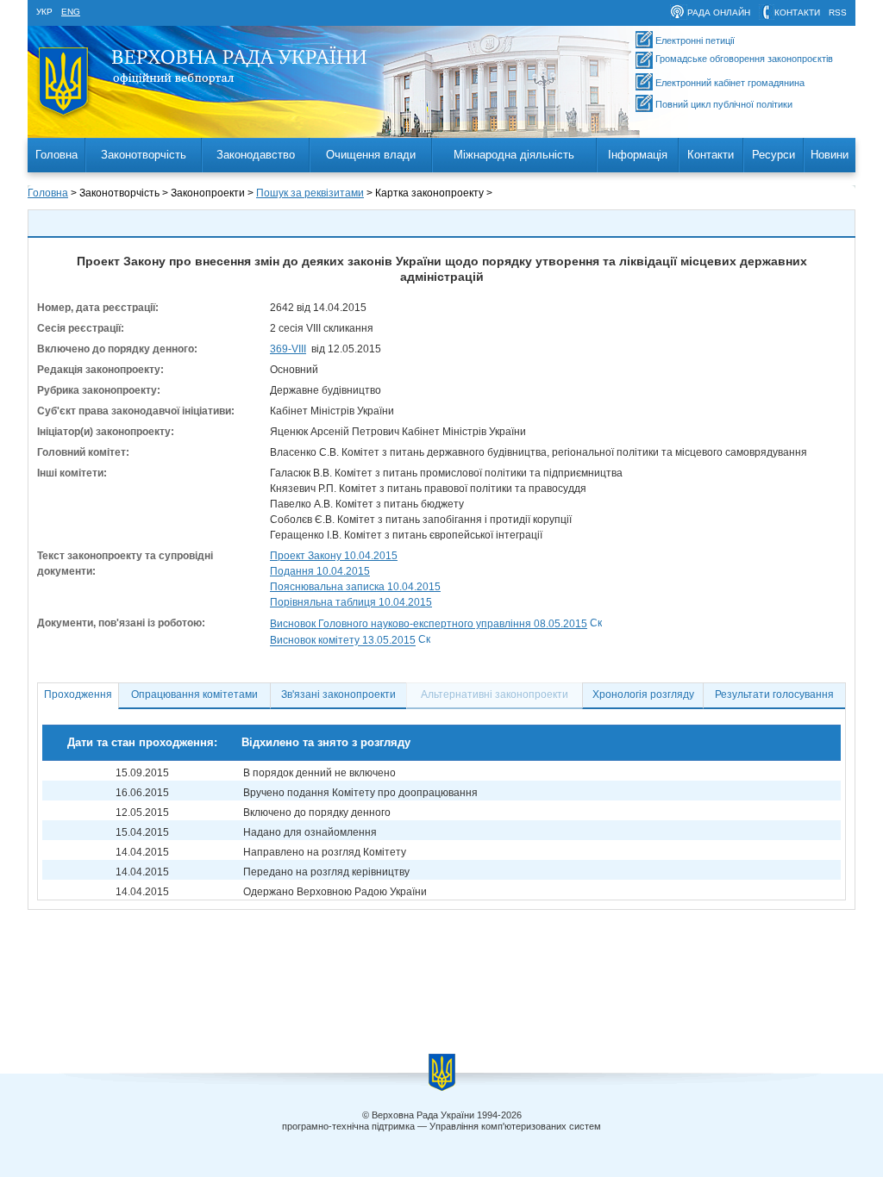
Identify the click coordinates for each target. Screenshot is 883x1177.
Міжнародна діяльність (514, 154)
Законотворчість (143, 154)
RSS (838, 12)
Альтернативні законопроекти (494, 694)
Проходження (78, 694)
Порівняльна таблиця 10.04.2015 (351, 602)
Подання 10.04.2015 (320, 571)
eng (70, 11)
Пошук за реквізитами (310, 193)
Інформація (637, 154)
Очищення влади (371, 154)
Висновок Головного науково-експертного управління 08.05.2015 (428, 624)
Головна (56, 154)
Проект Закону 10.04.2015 (334, 556)
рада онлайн (718, 12)
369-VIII (288, 349)
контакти (797, 12)
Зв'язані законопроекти (338, 694)
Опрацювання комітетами (194, 694)
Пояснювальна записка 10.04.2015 (355, 587)
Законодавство (255, 154)
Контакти (710, 154)
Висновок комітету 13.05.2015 (343, 641)
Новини (830, 154)
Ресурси (773, 154)
